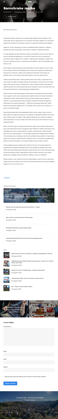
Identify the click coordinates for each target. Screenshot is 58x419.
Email (5, 359)
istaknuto (7, 177)
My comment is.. (7, 326)
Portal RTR (8, 12)
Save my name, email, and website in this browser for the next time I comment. (25, 376)
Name (5, 351)
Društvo (31, 12)
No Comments (12, 16)
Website (5, 367)
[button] (4, 2)
